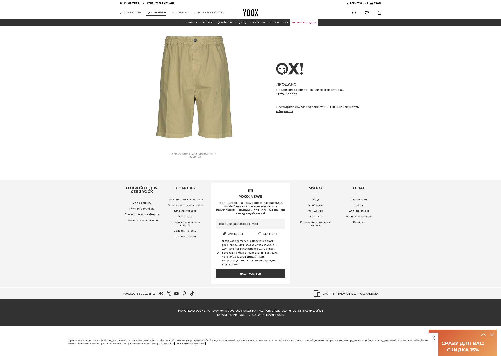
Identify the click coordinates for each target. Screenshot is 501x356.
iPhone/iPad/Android (141, 208)
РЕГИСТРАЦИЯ (359, 3)
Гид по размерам (185, 236)
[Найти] (354, 13)
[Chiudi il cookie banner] (433, 337)
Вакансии (359, 222)
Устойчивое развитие (359, 216)
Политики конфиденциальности (190, 343)
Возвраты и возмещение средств (185, 224)
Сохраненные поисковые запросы (315, 224)
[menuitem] (130, 12)
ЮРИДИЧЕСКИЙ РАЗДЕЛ (232, 315)
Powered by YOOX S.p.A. (194, 310)
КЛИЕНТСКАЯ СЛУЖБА (161, 3)
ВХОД (375, 4)
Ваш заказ (185, 216)
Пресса (359, 205)
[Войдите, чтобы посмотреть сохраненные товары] (367, 13)
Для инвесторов (359, 210)
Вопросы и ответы (185, 230)
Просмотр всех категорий (142, 220)
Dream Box (316, 216)
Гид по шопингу (141, 202)
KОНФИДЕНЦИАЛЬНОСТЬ (268, 315)
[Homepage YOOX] (250, 12)
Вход (316, 199)
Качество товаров (185, 210)
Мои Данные (315, 210)
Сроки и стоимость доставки (185, 199)
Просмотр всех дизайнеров (142, 214)
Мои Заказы (315, 205)
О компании (359, 199)
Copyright (218, 310)
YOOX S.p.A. (249, 310)
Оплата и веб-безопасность (185, 205)
